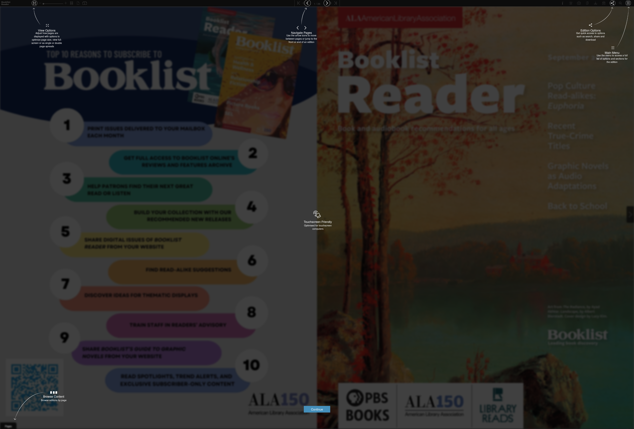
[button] (317, 409)
